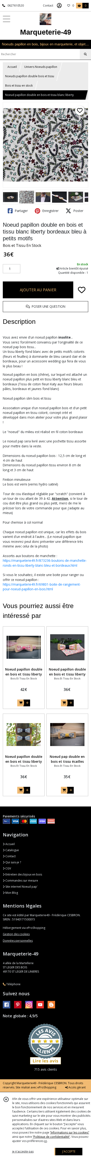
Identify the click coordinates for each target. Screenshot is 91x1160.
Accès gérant (77, 1087)
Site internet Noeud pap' (21, 887)
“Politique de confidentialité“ (51, 1137)
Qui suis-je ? (13, 862)
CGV (8, 868)
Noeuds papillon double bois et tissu (29, 76)
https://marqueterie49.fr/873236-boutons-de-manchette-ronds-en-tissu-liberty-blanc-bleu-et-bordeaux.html (45, 562)
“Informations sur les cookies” (69, 1132)
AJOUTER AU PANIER (38, 289)
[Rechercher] (85, 54)
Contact (48, 5)
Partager (21, 210)
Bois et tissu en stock (19, 86)
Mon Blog (11, 893)
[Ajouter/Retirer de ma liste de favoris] (81, 290)
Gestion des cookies (16, 934)
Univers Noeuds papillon (40, 67)
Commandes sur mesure (21, 881)
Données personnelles (18, 941)
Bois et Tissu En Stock (22, 245)
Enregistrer (50, 210)
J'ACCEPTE (68, 1151)
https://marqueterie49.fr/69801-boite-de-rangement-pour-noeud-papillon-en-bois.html (42, 586)
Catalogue (12, 850)
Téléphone (13, 984)
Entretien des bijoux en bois (23, 874)
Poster (77, 210)
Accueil (12, 67)
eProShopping (46, 1087)
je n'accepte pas (23, 1151)
